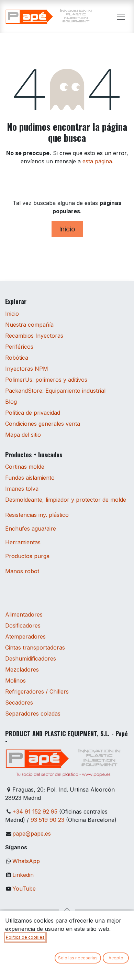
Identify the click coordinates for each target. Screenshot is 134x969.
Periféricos (19, 346)
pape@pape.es (31, 833)
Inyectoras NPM (26, 368)
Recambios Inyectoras (34, 335)
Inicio (67, 229)
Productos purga (27, 556)
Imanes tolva (21, 488)
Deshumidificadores (30, 658)
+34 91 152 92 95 (34, 811)
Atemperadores (25, 636)
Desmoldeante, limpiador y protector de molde (65, 499)
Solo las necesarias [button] (78, 957)
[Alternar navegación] (121, 16)
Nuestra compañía (29, 324)
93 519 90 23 (47, 819)
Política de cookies (25, 937)
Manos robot (22, 571)
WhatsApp (26, 861)
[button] (67, 909)
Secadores (19, 702)
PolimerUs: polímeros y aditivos (46, 379)
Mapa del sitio (23, 434)
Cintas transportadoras (35, 647)
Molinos (15, 680)
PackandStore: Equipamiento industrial (55, 390)
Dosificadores (23, 625)
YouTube (24, 888)
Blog (11, 401)
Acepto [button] (116, 957)
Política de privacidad (32, 412)
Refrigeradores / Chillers (37, 691)
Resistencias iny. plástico (37, 514)
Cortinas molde (24, 466)
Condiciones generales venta (42, 423)
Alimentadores (24, 614)
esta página (97, 161)
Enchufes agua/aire (30, 528)
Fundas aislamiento (30, 477)
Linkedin (23, 874)
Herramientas (23, 542)
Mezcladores (22, 669)
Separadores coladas (32, 713)
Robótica (16, 357)
